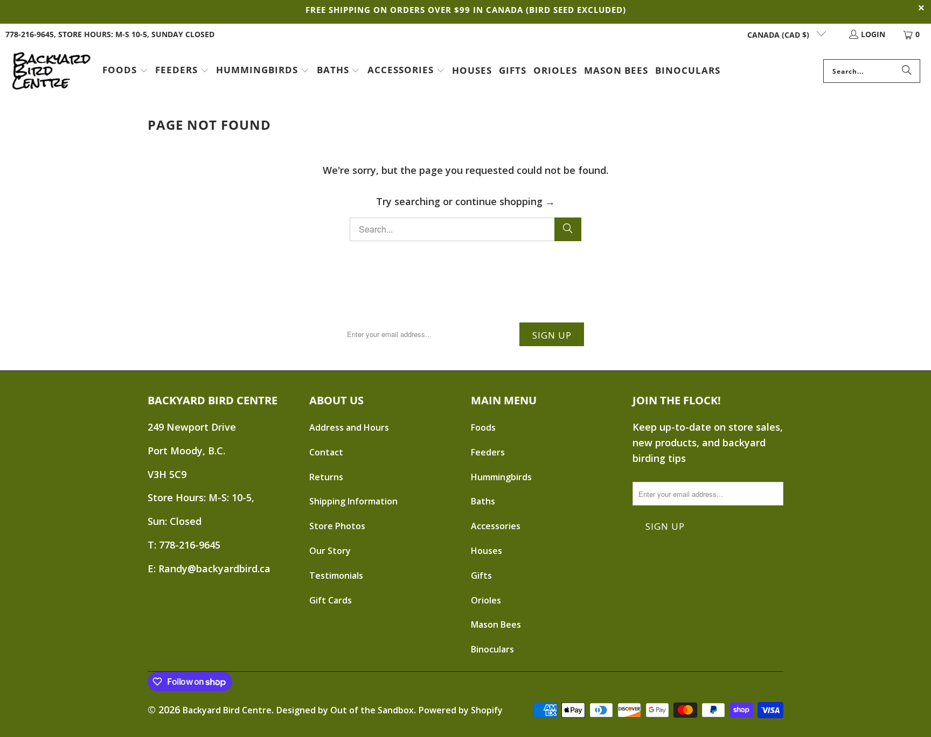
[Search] (906, 71)
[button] (125, 71)
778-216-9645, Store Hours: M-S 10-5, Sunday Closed (109, 34)
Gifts (481, 575)
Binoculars (492, 649)
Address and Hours (349, 427)
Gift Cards (330, 600)
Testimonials (336, 575)
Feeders (488, 452)
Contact (326, 452)
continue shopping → (505, 201)
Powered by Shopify (461, 710)
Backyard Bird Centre (227, 710)
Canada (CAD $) (779, 35)
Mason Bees (496, 624)
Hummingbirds (501, 477)
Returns (326, 477)
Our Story (330, 551)
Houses (486, 551)
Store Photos (337, 526)
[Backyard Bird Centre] (51, 71)
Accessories (495, 526)
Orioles (486, 600)
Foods (483, 427)
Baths (483, 501)
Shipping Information (353, 501)
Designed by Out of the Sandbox (345, 710)
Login (873, 34)
